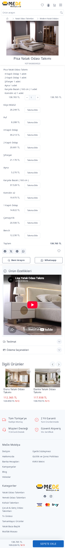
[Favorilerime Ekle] (59, 251)
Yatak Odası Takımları (13, 492)
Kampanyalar (9, 466)
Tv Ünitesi (7, 516)
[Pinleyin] (17, 251)
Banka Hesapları (10, 461)
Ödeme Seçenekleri (18, 350)
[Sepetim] (54, 5)
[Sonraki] (52, 364)
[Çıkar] (27, 97)
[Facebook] (45, 496)
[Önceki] (59, 364)
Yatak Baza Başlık (11, 526)
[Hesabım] (48, 5)
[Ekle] (38, 97)
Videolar (6, 476)
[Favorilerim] (42, 5)
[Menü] (60, 5)
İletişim (6, 451)
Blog (4, 471)
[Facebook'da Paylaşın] (5, 251)
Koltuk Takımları (10, 502)
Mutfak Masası (10, 531)
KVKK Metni (38, 461)
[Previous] (6, 38)
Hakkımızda (8, 456)
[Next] (58, 38)
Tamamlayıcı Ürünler (13, 521)
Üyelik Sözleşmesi (41, 451)
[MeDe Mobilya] (11, 4)
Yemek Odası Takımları (14, 497)
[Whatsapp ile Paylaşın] (23, 251)
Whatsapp (51, 260)
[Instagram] (51, 496)
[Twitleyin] (11, 251)
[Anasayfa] (7, 18)
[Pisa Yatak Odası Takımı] (32, 37)
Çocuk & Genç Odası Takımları (12, 509)
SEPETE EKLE (48, 543)
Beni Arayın (18, 260)
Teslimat (11, 341)
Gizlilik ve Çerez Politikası (45, 456)
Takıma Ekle (32, 110)
